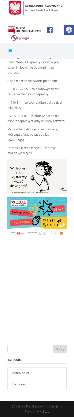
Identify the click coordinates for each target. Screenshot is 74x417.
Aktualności (20, 373)
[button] (69, 30)
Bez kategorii (21, 384)
